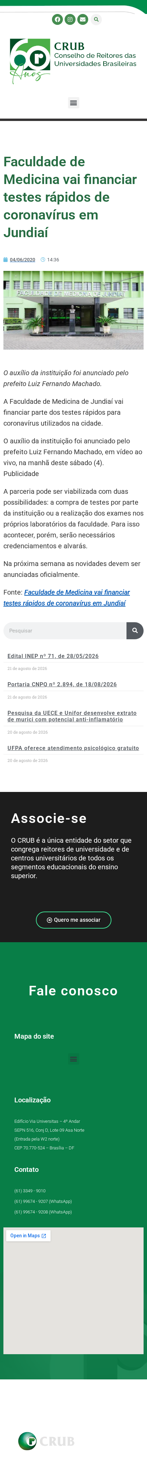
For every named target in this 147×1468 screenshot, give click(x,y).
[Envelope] (82, 19)
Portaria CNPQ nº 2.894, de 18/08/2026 (62, 684)
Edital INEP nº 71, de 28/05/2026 (53, 656)
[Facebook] (57, 19)
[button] (96, 19)
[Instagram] (70, 19)
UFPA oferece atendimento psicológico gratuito (73, 748)
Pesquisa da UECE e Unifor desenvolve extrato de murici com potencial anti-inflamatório (72, 716)
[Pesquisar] (135, 630)
